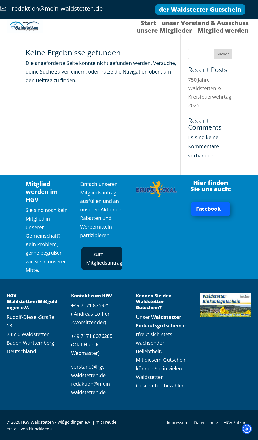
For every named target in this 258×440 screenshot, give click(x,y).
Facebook (208, 208)
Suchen (223, 54)
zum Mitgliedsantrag (104, 258)
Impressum (177, 423)
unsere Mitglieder (164, 31)
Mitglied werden (223, 31)
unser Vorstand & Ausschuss (205, 24)
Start (148, 24)
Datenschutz (206, 423)
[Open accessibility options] (247, 429)
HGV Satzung (236, 423)
